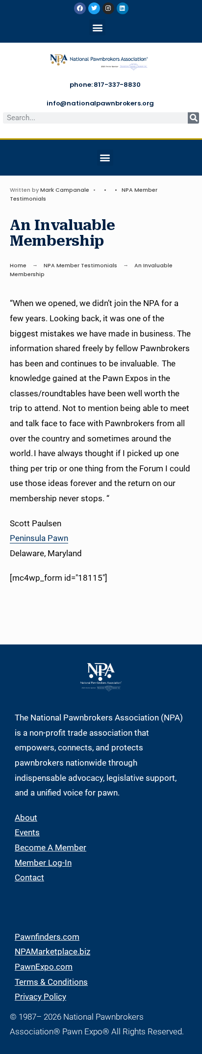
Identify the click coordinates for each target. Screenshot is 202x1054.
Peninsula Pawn (39, 538)
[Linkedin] (122, 8)
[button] (97, 27)
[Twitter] (94, 8)
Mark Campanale (64, 190)
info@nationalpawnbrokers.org (100, 103)
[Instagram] (108, 8)
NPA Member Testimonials (80, 265)
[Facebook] (80, 8)
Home (18, 265)
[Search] (193, 118)
